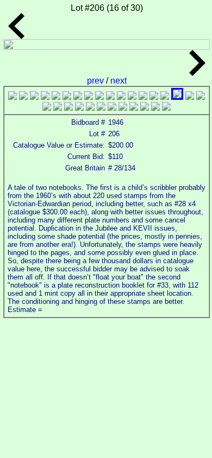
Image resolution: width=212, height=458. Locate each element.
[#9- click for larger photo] (99, 96)
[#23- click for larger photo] (90, 107)
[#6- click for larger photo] (67, 96)
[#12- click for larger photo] (132, 96)
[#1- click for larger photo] (12, 96)
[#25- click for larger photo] (112, 107)
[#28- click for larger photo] (144, 107)
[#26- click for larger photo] (123, 107)
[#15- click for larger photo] (164, 96)
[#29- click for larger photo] (155, 107)
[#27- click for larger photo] (133, 107)
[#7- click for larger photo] (77, 96)
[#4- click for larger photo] (45, 96)
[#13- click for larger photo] (143, 96)
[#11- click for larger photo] (121, 96)
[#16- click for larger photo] (177, 96)
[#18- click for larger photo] (200, 96)
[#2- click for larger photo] (23, 96)
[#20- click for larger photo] (57, 107)
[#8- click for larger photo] (88, 96)
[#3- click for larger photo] (34, 96)
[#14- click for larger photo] (153, 96)
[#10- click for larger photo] (110, 96)
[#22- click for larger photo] (79, 107)
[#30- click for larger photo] (166, 107)
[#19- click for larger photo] (46, 107)
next (118, 80)
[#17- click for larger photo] (189, 96)
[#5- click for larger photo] (56, 96)
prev (96, 80)
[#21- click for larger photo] (68, 107)
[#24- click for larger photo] (101, 107)
